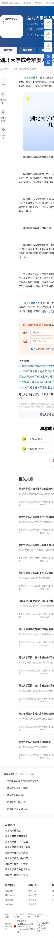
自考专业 (9, 904)
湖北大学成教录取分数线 (17, 847)
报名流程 (9, 891)
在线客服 (48, 61)
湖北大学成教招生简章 (16, 842)
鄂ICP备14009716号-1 (9, 926)
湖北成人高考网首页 (11, 3)
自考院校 (9, 900)
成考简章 (27, 50)
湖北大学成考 (31, 77)
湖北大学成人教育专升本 (17, 869)
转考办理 (32, 895)
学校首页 (8, 50)
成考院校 (27, 3)
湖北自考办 (10, 895)
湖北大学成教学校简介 (16, 836)
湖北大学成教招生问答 (16, 858)
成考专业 (39, 3)
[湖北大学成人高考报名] (48, 45)
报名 (48, 49)
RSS (47, 916)
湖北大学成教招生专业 (16, 864)
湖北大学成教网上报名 (16, 875)
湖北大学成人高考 (28, 69)
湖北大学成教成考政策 (16, 853)
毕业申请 (32, 900)
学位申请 (32, 904)
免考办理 (32, 891)
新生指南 (10, 885)
